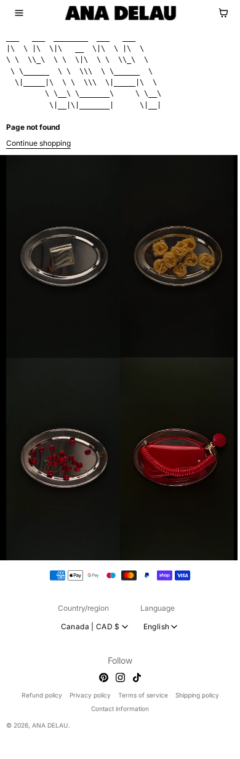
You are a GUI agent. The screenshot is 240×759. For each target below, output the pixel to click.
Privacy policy (90, 695)
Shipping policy (197, 695)
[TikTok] (137, 677)
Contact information (120, 708)
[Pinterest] (103, 677)
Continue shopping (38, 143)
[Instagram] (120, 677)
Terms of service (143, 695)
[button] (19, 13)
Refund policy (42, 695)
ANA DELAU (50, 725)
